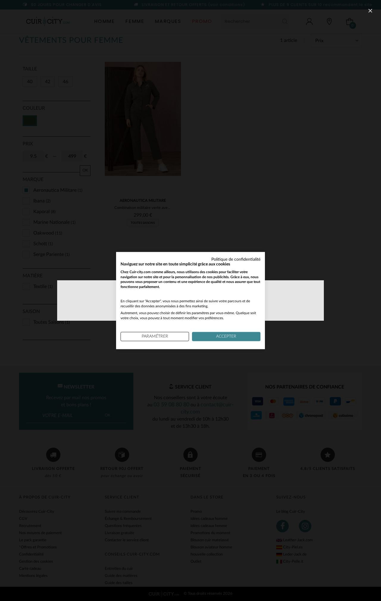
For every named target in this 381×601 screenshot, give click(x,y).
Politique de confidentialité (235, 259)
